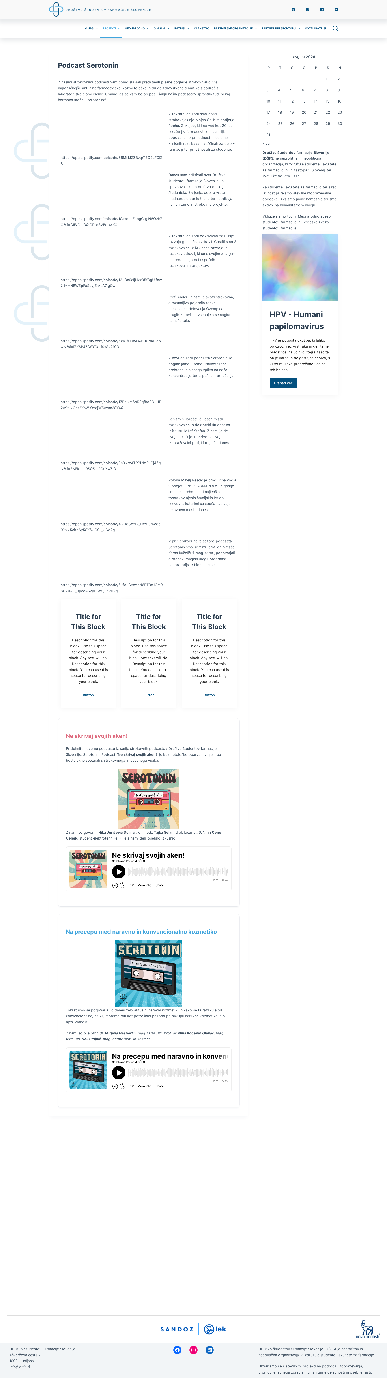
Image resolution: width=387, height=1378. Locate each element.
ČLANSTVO (201, 28)
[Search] (335, 28)
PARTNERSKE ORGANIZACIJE (233, 28)
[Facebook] (293, 9)
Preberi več (283, 383)
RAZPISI (179, 28)
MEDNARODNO (135, 28)
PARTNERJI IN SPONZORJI (279, 28)
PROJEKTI (109, 28)
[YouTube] (336, 9)
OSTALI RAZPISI (315, 28)
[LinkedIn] (322, 9)
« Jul (266, 143)
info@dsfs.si (19, 1367)
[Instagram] (307, 9)
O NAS (89, 28)
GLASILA (159, 28)
